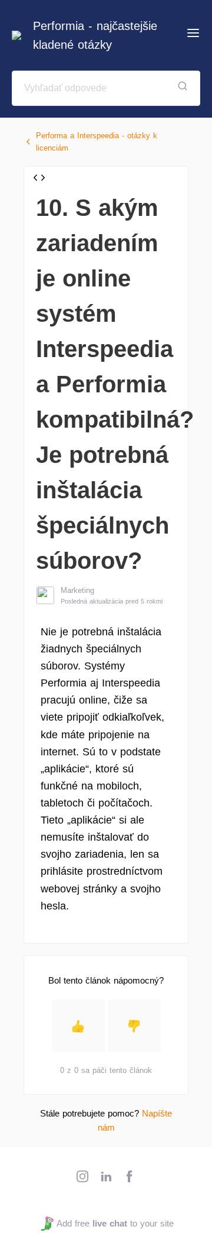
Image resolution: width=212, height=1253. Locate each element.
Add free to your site (115, 1223)
